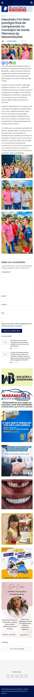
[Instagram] (10, 63)
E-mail (4, 305)
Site (2, 313)
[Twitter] (7, 63)
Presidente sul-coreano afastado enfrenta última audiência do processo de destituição (19, 343)
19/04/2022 (23, 41)
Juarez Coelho (11, 41)
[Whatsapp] (14, 63)
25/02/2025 (14, 348)
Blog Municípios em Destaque (14, 689)
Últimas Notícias (11, 16)
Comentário (6, 272)
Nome (4, 296)
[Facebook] (3, 63)
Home (3, 16)
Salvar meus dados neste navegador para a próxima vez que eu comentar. (16, 325)
